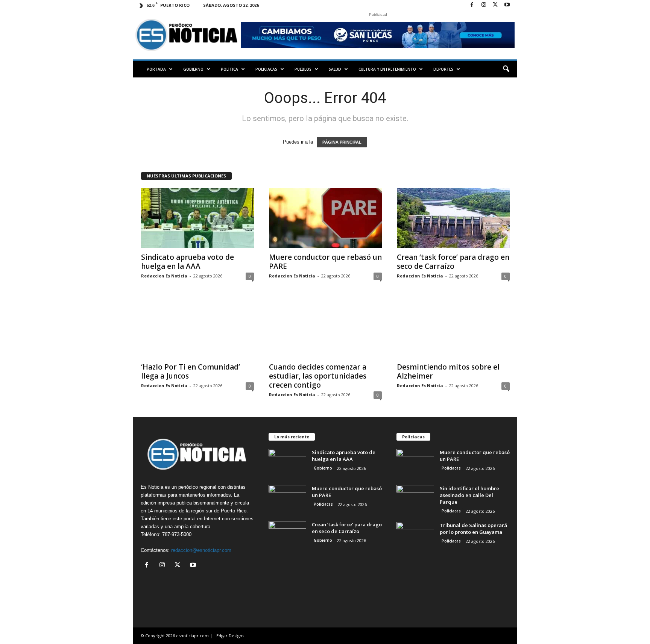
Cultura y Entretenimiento (387, 69)
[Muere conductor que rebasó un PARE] (325, 218)
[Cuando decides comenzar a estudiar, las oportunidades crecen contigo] (325, 328)
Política (229, 69)
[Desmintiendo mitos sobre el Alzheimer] (453, 328)
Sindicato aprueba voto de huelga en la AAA (187, 261)
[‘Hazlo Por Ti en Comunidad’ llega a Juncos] (197, 328)
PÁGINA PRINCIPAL (341, 142)
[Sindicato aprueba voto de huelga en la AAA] (197, 218)
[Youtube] (507, 5)
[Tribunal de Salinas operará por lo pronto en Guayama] (415, 536)
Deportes (443, 69)
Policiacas (266, 69)
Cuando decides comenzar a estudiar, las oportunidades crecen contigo (317, 376)
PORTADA (156, 69)
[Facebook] (472, 5)
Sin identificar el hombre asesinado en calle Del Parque (469, 495)
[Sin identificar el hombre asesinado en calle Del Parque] (415, 499)
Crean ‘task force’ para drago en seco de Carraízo (453, 261)
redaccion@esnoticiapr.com (201, 550)
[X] (495, 5)
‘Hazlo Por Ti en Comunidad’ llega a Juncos (190, 371)
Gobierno (193, 69)
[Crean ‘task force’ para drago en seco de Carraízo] (453, 218)
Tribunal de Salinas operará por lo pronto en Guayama (473, 528)
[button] (506, 69)
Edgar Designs (230, 635)
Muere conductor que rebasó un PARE (325, 261)
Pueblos (303, 69)
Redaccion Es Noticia (164, 276)
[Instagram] (483, 5)
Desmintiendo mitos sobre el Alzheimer (448, 371)
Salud (335, 69)
